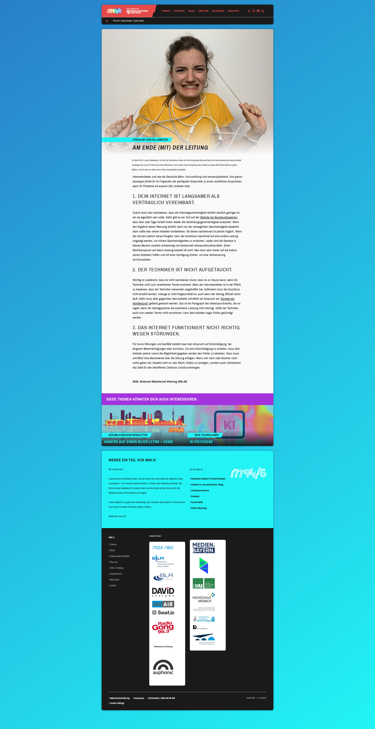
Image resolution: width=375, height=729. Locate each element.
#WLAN (182, 381)
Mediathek (233, 11)
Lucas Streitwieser (151, 160)
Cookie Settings (117, 703)
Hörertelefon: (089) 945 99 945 (161, 698)
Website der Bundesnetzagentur (218, 217)
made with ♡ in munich (256, 698)
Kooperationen (116, 574)
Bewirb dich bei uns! (117, 516)
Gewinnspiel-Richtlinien (119, 556)
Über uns (204, 11)
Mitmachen (218, 11)
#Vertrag (172, 381)
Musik (192, 11)
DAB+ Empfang (116, 568)
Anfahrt (113, 585)
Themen (166, 11)
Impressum (139, 698)
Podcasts (179, 11)
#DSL (136, 381)
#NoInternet (159, 381)
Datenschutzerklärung (120, 698)
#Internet (145, 381)
